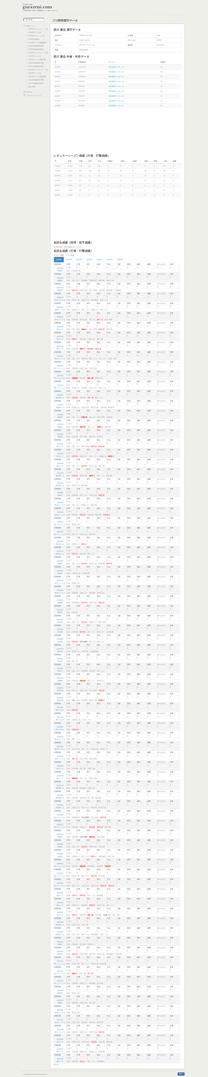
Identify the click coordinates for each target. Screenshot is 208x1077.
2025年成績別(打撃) (36, 63)
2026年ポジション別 (36, 36)
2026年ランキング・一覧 (38, 29)
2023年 (89, 260)
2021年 (110, 260)
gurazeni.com (37, 7)
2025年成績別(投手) (36, 66)
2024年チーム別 (34, 73)
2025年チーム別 (34, 56)
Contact (29, 92)
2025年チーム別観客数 (37, 60)
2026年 (59, 260)
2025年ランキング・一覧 (38, 53)
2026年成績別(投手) (36, 49)
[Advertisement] (117, 131)
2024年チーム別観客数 (37, 77)
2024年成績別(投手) (36, 83)
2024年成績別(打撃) (36, 80)
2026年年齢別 (33, 39)
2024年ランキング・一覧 (38, 70)
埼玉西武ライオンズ (116, 67)
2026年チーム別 (34, 32)
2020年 (120, 260)
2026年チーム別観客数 (37, 43)
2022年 (99, 260)
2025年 (69, 260)
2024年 (79, 260)
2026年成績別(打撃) (36, 46)
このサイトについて (33, 95)
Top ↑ (181, 1074)
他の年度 (31, 87)
